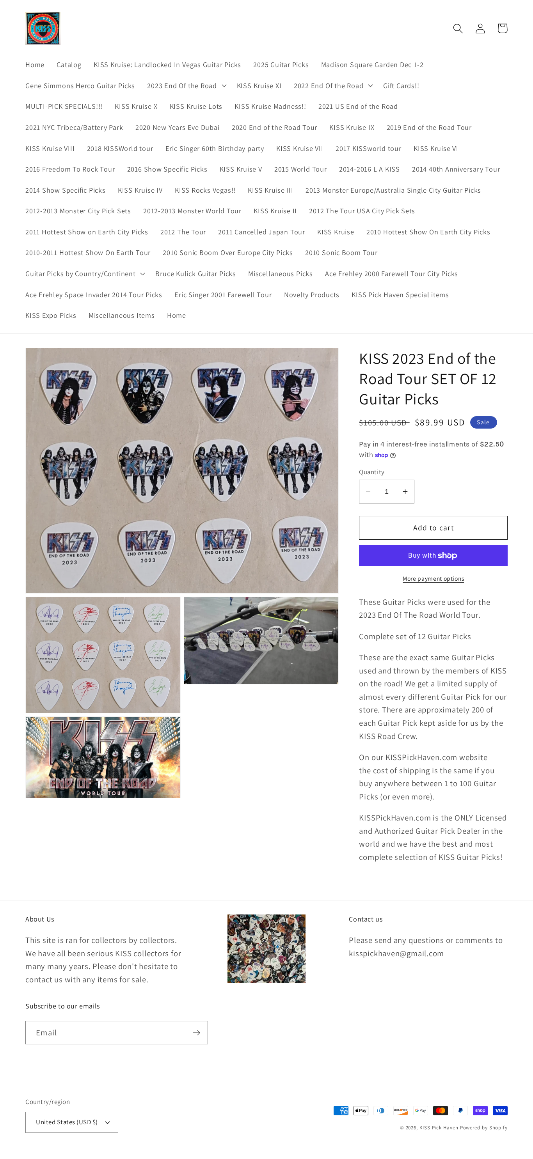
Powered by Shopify (484, 1127)
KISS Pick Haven (438, 1127)
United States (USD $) (67, 1122)
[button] (186, 85)
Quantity (371, 472)
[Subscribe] (196, 1033)
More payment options (433, 578)
